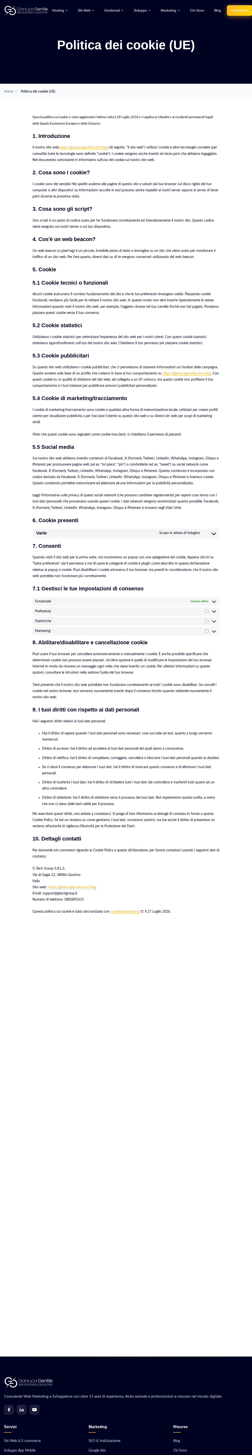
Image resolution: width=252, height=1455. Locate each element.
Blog (217, 10)
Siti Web (84, 10)
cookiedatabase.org (125, 911)
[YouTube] (34, 1410)
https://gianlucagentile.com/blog (84, 147)
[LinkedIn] (22, 1410)
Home (8, 91)
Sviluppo (140, 10)
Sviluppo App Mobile (19, 1450)
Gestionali (112, 10)
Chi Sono (197, 10)
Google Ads (97, 1450)
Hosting (58, 10)
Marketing (168, 10)
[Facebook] (9, 1410)
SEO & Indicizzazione (104, 1441)
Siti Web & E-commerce (22, 1441)
